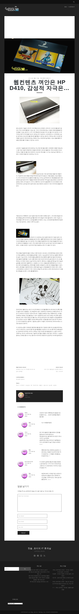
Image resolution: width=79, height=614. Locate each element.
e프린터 (28, 385)
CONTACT (72, 6)
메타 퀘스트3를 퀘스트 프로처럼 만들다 (39, 575)
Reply (26, 416)
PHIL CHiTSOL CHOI (24, 397)
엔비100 (46, 385)
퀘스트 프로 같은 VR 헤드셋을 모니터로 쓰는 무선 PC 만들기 (63, 583)
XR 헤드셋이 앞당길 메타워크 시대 (39, 581)
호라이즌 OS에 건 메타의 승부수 (39, 570)
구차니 (26, 432)
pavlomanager (29, 461)
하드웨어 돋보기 (45, 78)
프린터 (55, 385)
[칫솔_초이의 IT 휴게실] (12, 10)
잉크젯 (50, 385)
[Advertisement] (39, 27)
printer (35, 385)
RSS (66, 6)
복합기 (41, 385)
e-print (22, 385)
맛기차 (54, 577)
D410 (17, 385)
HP (31, 385)
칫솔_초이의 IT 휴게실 (39, 548)
